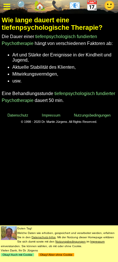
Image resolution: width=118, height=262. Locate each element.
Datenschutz (17, 115)
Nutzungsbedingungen (92, 115)
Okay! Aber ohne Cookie (56, 254)
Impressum (51, 115)
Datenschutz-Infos (44, 237)
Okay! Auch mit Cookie (17, 254)
